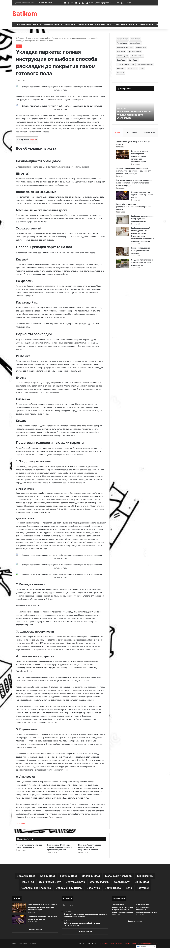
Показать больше (35, 930)
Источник (20, 823)
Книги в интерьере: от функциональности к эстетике (140, 250)
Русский (142, 946)
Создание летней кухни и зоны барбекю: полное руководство (142, 262)
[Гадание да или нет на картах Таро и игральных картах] (122, 195)
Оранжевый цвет (134, 51)
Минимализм (141, 47)
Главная (21, 38)
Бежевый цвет (122, 39)
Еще (158, 24)
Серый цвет (121, 60)
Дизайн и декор (52, 24)
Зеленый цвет (135, 43)
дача (142, 68)
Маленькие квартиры (125, 47)
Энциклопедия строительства (93, 24)
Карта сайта (103, 944)
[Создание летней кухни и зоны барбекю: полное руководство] (122, 263)
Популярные (131, 132)
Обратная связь (116, 944)
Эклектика (120, 68)
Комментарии (149, 132)
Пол (48, 38)
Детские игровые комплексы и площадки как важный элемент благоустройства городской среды (133, 182)
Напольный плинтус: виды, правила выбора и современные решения (89, 847)
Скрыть (33, 139)
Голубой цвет (122, 43)
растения (120, 73)
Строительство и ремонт (26, 24)
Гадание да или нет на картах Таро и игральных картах (142, 194)
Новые (117, 132)
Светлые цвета (122, 56)
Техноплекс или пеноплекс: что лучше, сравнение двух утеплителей (134, 114)
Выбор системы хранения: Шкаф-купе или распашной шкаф (142, 218)
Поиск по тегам (45, 2)
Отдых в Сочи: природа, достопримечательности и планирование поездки (133, 206)
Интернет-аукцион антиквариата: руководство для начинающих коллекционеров (139, 156)
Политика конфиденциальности (144, 944)
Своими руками (137, 56)
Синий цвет (133, 60)
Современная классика (125, 64)
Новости (69, 24)
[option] (135, 107)
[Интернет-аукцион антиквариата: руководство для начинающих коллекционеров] (122, 154)
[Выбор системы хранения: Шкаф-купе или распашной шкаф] (122, 219)
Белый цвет (135, 39)
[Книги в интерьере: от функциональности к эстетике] (122, 251)
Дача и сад (145, 24)
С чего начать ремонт (124, 24)
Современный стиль (145, 64)
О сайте (127, 944)
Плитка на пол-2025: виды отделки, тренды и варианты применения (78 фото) (59, 847)
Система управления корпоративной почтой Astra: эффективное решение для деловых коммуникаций (133, 170)
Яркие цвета (132, 68)
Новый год (121, 51)
